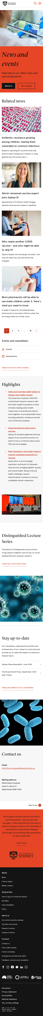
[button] (35, 4)
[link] (21, 133)
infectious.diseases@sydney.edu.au (18, 768)
